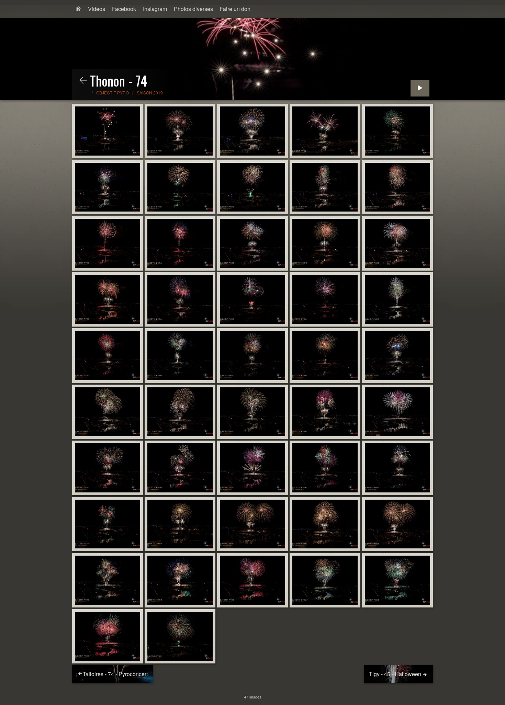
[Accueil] (78, 9)
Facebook (124, 9)
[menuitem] (78, 9)
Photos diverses (193, 9)
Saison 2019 (150, 92)
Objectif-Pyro (112, 92)
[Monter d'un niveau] (83, 81)
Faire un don (235, 9)
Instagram (155, 9)
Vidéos (96, 9)
